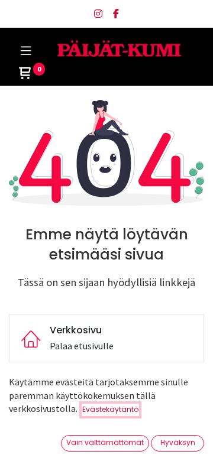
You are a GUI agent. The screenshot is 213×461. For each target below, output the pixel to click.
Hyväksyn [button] (177, 442)
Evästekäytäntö (110, 409)
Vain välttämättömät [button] (105, 442)
